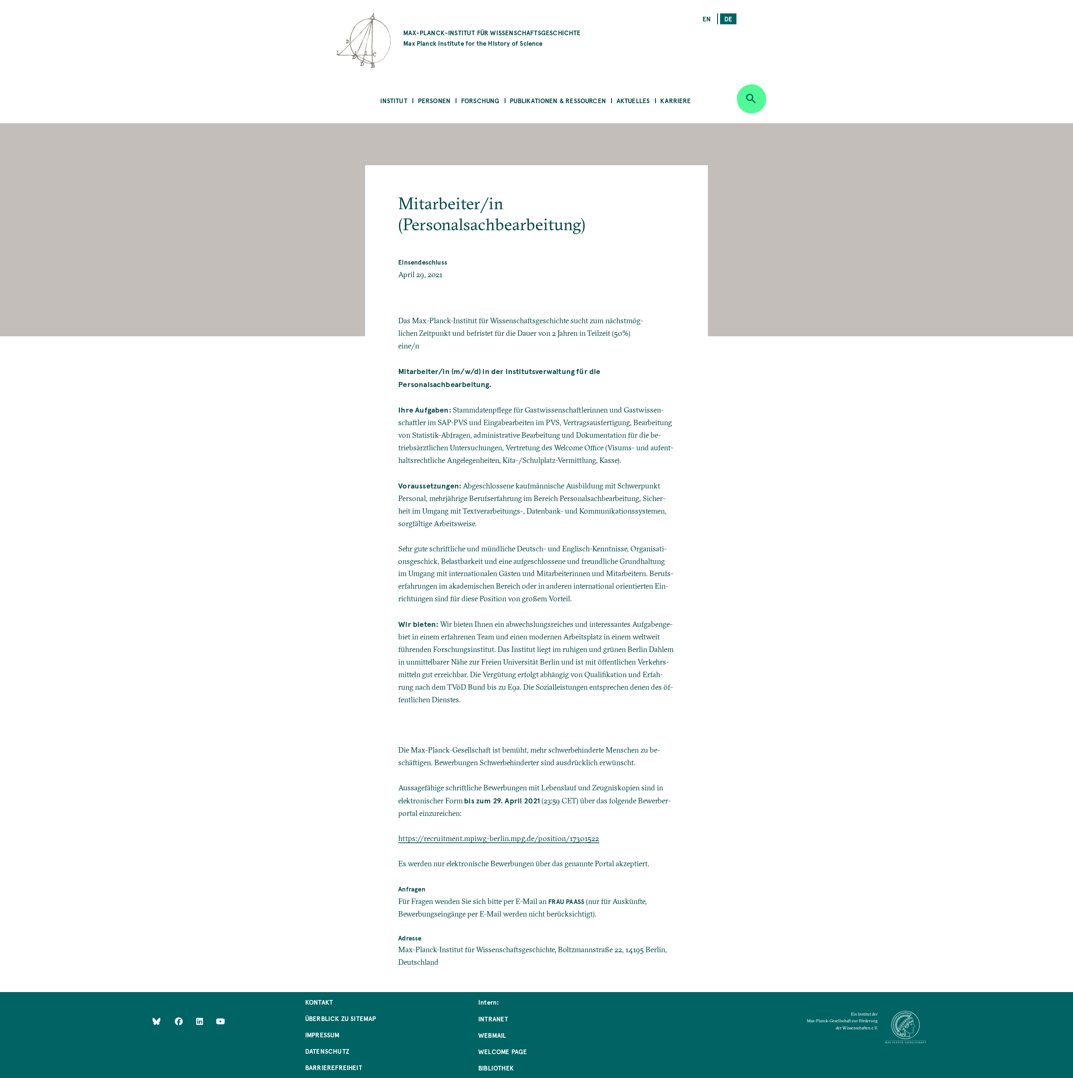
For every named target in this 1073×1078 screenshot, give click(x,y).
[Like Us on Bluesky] (157, 1021)
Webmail (492, 1035)
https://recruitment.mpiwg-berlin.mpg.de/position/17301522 (498, 838)
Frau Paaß (566, 901)
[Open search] (751, 99)
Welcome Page (502, 1051)
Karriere (675, 100)
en (706, 18)
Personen (434, 100)
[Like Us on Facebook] (179, 1021)
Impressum (322, 1034)
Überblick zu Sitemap (340, 1018)
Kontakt (319, 1001)
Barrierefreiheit (333, 1067)
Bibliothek (496, 1067)
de (728, 18)
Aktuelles (633, 100)
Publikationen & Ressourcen (558, 100)
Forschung (480, 100)
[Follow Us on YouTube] (220, 1021)
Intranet (493, 1018)
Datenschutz (327, 1051)
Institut (393, 100)
